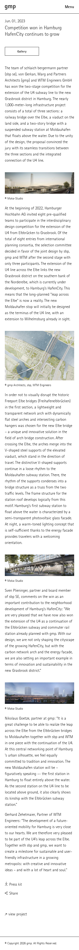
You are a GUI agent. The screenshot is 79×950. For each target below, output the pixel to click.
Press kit (15, 884)
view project (17, 914)
